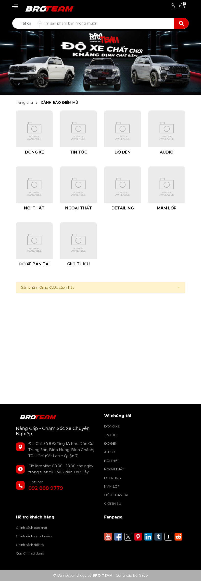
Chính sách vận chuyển (34, 536)
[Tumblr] (158, 536)
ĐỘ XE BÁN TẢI (116, 495)
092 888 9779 (45, 488)
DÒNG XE (112, 426)
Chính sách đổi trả (30, 545)
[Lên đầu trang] (192, 572)
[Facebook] (118, 536)
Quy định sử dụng (30, 553)
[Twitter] (128, 536)
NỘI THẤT (111, 461)
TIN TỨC (110, 435)
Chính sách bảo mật (31, 527)
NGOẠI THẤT (114, 469)
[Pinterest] (138, 536)
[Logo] (47, 7)
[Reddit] (178, 536)
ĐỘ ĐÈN (110, 443)
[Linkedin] (148, 536)
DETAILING (112, 478)
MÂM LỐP (112, 486)
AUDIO (109, 452)
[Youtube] (108, 536)
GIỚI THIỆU (112, 503)
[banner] (100, 62)
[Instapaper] (168, 536)
